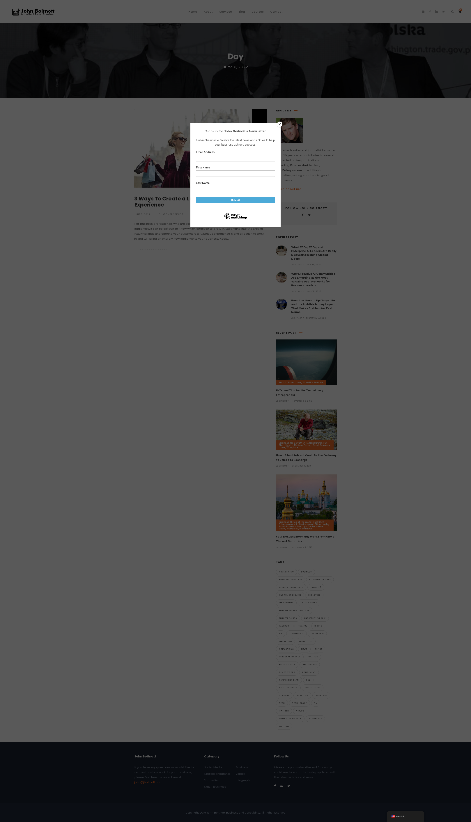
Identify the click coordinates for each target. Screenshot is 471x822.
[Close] (279, 124)
